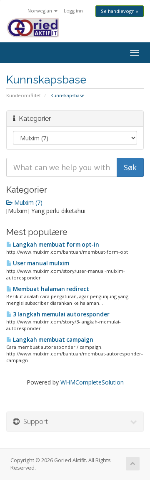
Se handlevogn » (119, 11)
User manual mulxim (40, 263)
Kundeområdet (23, 95)
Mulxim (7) (27, 202)
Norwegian (40, 10)
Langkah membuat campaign (52, 339)
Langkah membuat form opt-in (55, 244)
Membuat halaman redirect (50, 289)
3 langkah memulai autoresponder (61, 314)
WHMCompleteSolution (92, 382)
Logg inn (73, 10)
